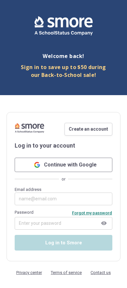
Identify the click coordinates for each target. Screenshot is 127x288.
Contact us (101, 272)
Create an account (88, 129)
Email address (28, 189)
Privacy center (29, 272)
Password (24, 212)
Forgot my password (92, 212)
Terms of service (66, 272)
